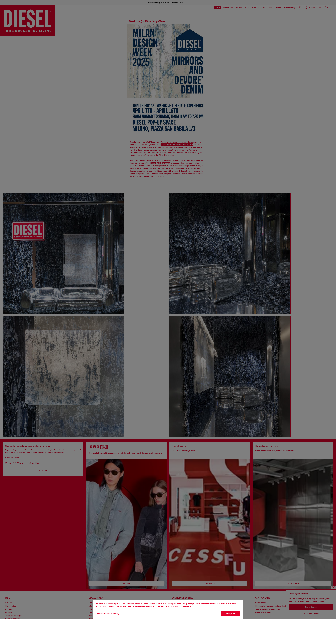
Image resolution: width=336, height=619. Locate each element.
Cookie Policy (185, 606)
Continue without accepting (107, 613)
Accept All (230, 613)
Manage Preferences (146, 606)
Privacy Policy (170, 606)
